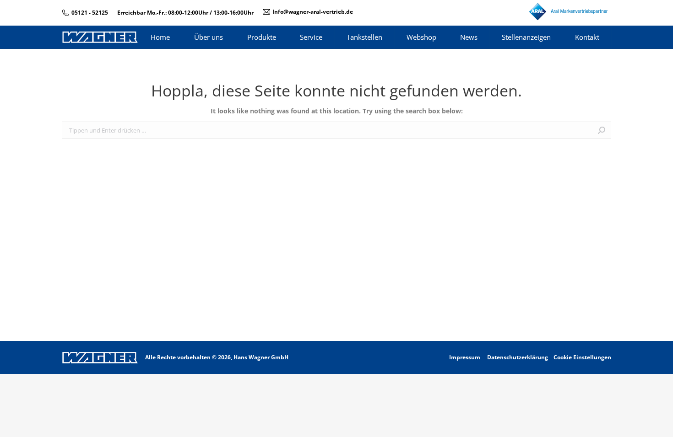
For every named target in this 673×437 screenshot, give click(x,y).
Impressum (464, 357)
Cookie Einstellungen (582, 357)
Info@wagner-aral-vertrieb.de (312, 12)
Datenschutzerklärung (517, 357)
